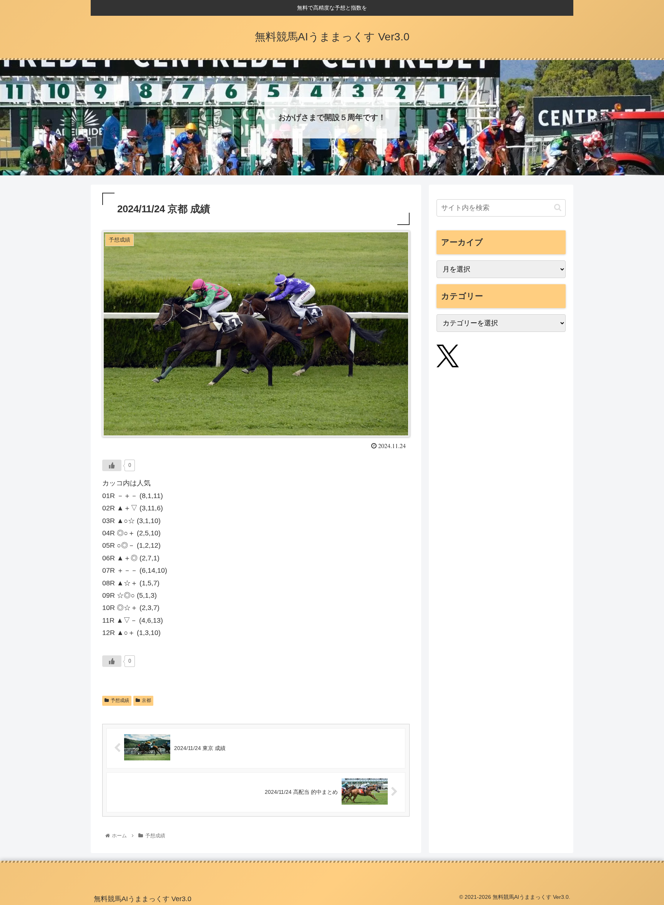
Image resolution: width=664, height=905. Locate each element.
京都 (146, 700)
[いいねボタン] (111, 465)
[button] (557, 207)
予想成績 (120, 700)
